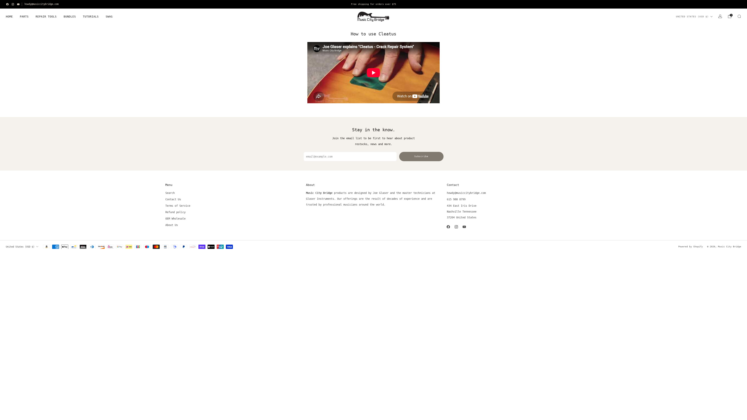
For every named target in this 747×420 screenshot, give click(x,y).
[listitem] (373, 4)
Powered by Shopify (690, 246)
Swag (109, 16)
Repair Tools (46, 16)
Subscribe (421, 156)
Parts (24, 16)
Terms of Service (177, 205)
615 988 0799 (456, 199)
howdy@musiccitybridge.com (42, 4)
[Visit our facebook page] (7, 4)
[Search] (739, 16)
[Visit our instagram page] (13, 4)
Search (170, 192)
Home (9, 16)
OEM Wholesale (175, 218)
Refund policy (175, 212)
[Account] (720, 16)
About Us (171, 225)
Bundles (70, 16)
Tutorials (91, 16)
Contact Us (173, 199)
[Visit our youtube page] (18, 4)
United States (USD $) (692, 16)
